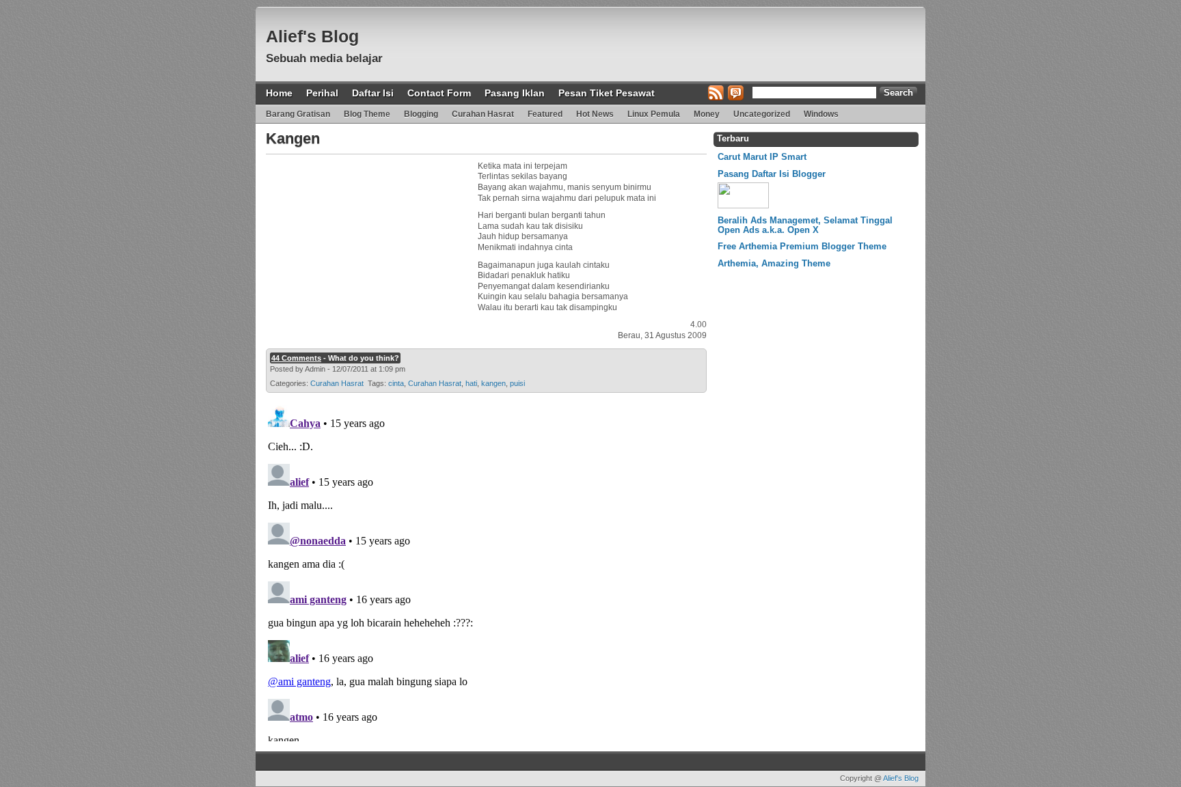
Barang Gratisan (298, 114)
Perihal (322, 92)
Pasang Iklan (515, 92)
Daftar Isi (373, 92)
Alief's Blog (312, 36)
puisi (517, 383)
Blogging (421, 114)
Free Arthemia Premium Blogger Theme (802, 246)
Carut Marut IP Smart (762, 157)
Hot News (595, 114)
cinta (396, 383)
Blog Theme (367, 114)
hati (471, 383)
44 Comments (296, 358)
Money (707, 114)
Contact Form (439, 92)
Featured (545, 114)
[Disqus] (484, 570)
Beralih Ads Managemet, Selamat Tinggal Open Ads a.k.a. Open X (805, 225)
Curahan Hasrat (483, 114)
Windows (821, 114)
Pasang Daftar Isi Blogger (772, 174)
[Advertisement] (368, 246)
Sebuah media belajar (324, 58)
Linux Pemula (653, 114)
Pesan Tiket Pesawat (606, 92)
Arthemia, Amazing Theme (774, 263)
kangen (493, 383)
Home (279, 92)
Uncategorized (761, 114)
